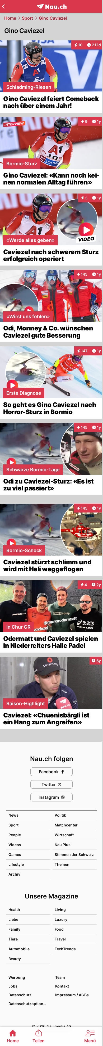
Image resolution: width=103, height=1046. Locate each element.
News (13, 815)
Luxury (61, 919)
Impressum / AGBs (72, 995)
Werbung (16, 977)
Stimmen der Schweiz (74, 854)
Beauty (14, 958)
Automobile (19, 949)
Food (59, 929)
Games (14, 854)
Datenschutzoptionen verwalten (29, 1003)
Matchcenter (66, 825)
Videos (14, 844)
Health (14, 909)
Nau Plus (63, 844)
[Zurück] (3, 6)
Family (14, 929)
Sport (27, 18)
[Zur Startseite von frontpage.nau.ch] (52, 6)
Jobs (12, 986)
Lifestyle (16, 864)
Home (10, 18)
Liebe (13, 919)
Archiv (14, 874)
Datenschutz (19, 995)
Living (60, 909)
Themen (62, 864)
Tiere (13, 939)
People (14, 835)
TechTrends (65, 949)
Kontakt (62, 986)
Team (60, 977)
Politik (60, 815)
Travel (60, 939)
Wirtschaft (64, 835)
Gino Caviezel (53, 18)
